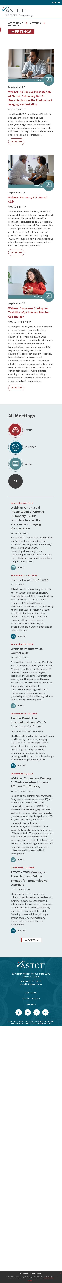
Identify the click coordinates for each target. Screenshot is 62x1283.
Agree (30, 1281)
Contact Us (31, 993)
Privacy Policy (13, 1021)
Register (16, 141)
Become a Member (31, 999)
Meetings (31, 1004)
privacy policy (49, 1278)
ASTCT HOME (15, 23)
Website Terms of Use (26, 1021)
